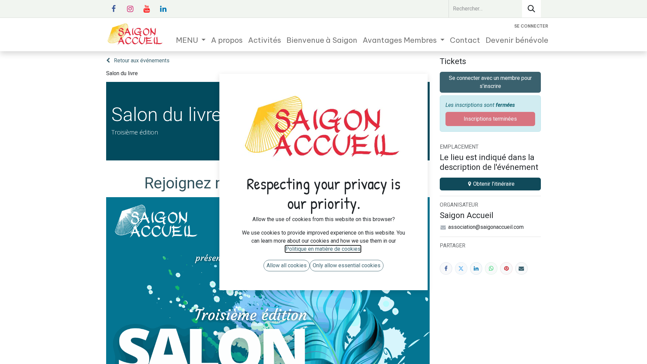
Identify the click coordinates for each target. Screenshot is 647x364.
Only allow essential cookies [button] (346, 265)
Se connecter (531, 26)
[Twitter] (461, 268)
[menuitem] (191, 40)
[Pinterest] (506, 268)
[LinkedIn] (476, 268)
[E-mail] (521, 268)
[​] (113, 8)
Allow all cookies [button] (287, 265)
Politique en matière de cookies (323, 249)
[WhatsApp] (491, 268)
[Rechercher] (531, 9)
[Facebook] (446, 268)
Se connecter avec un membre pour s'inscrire (490, 82)
